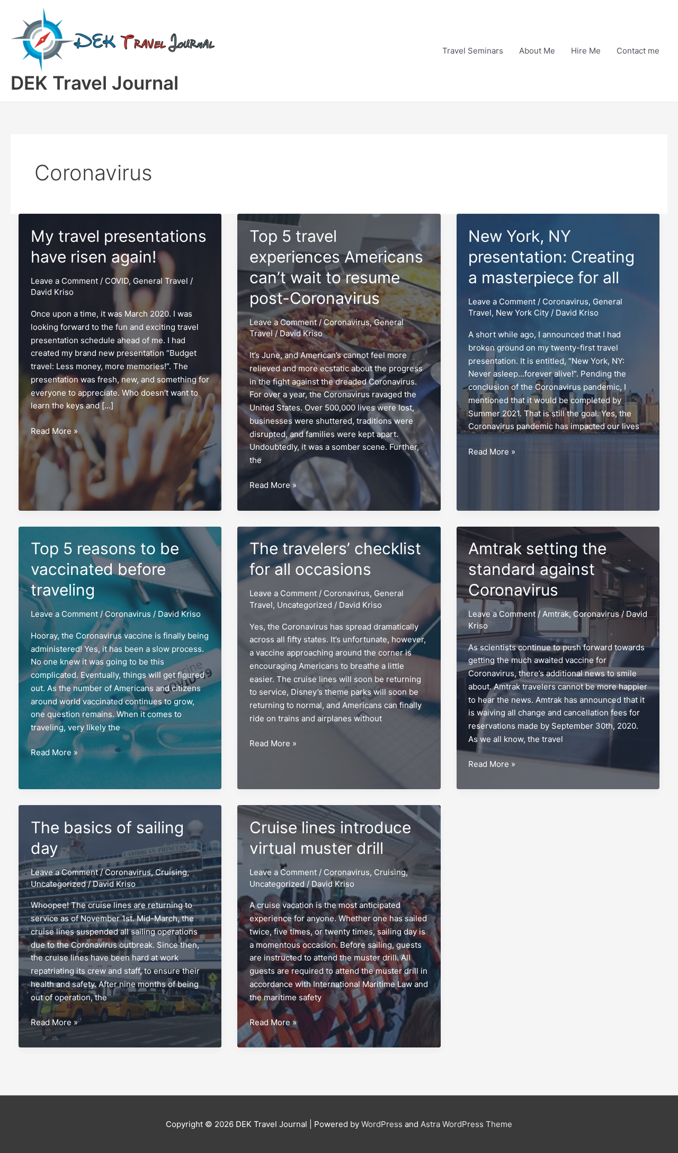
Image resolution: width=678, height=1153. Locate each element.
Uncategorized (304, 605)
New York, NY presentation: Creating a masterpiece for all (551, 256)
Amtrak (555, 614)
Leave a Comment (64, 281)
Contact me (638, 51)
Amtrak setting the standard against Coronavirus (537, 569)
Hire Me (586, 51)
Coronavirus (347, 322)
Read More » (54, 431)
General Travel (160, 281)
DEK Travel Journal (95, 83)
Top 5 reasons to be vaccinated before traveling (105, 569)
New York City (522, 313)
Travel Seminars (472, 51)
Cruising (171, 872)
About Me (537, 51)
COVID (117, 281)
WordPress (382, 1124)
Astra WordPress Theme (466, 1124)
